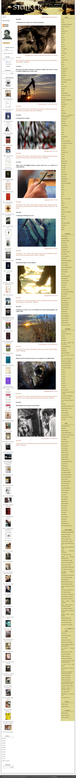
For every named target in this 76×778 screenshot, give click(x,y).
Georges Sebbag (65, 457)
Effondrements (64, 93)
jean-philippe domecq (42, 204)
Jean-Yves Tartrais (65, 485)
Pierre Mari (64, 512)
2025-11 (4, 758)
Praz (62, 200)
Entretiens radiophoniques (67, 99)
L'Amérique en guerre (66, 141)
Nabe (63, 187)
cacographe (27, 397)
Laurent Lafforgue (65, 490)
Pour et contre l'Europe (66, 198)
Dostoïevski (64, 86)
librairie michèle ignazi (50, 206)
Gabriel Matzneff (65, 454)
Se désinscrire (9, 64)
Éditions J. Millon (65, 717)
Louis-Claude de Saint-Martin (68, 291)
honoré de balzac (40, 108)
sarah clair (49, 300)
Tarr (62, 220)
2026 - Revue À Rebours (8, 732)
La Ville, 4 (64, 376)
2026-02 (4, 752)
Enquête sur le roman (66, 95)
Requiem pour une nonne (67, 408)
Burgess (63, 46)
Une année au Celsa (65, 697)
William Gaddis (65, 322)
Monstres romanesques (66, 183)
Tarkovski (64, 218)
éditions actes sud (53, 396)
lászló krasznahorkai (53, 60)
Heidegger (64, 113)
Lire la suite (18, 57)
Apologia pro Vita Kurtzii (67, 24)
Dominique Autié (65, 446)
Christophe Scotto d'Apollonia (68, 434)
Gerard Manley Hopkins (66, 260)
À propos (4, 17)
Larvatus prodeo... (65, 389)
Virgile (63, 227)
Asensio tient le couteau (66, 640)
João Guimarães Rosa (66, 276)
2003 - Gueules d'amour (8, 145)
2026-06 (4, 743)
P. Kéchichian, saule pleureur (67, 589)
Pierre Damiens (65, 510)
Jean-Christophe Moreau (66, 474)
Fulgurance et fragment (66, 361)
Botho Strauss (64, 245)
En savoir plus (54, 776)
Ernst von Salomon (65, 256)
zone (23, 397)
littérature (28, 60)
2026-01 (4, 754)
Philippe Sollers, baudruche (67, 598)
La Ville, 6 (64, 381)
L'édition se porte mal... (66, 656)
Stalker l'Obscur (65, 410)
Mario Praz (64, 296)
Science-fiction (65, 207)
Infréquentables (65, 125)
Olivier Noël (64, 508)
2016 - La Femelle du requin (8, 420)
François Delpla (65, 450)
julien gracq (18, 206)
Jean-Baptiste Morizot (66, 472)
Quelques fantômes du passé (67, 685)
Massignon (64, 165)
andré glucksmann (49, 253)
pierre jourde (23, 206)
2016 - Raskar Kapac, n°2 (8, 474)
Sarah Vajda (64, 519)
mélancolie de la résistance (42, 60)
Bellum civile (64, 31)
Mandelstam (64, 163)
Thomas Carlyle (65, 320)
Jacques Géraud (65, 468)
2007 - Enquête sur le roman (8, 260)
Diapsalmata (64, 350)
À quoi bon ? (64, 331)
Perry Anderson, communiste (67, 596)
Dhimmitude (64, 82)
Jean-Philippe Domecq (66, 481)
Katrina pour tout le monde (67, 651)
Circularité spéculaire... (66, 346)
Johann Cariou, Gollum (66, 564)
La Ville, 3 (64, 374)
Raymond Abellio (65, 304)
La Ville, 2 (64, 372)
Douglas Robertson (65, 706)
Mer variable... (64, 174)
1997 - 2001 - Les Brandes (8, 88)
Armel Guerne (64, 236)
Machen (63, 158)
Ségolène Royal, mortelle (67, 620)
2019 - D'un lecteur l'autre (8, 584)
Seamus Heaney (65, 313)
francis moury (46, 443)
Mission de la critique (66, 398)
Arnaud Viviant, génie (66, 534)
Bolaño (63, 37)
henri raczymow (30, 206)
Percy (63, 192)
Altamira (63, 336)
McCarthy (64, 167)
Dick (63, 84)
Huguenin (64, 121)
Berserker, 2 (64, 340)
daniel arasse (27, 110)
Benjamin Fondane (65, 240)
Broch (63, 42)
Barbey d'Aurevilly (65, 26)
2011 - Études (8, 375)
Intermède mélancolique (66, 363)
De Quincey (64, 70)
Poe (62, 196)
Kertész (63, 134)
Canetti (63, 51)
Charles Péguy (64, 249)
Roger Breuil (64, 311)
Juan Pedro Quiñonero (66, 488)
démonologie (31, 443)
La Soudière (64, 147)
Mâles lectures (64, 161)
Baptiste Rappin (65, 430)
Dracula (63, 88)
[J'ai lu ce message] (74, 776)
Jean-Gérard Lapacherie (66, 476)
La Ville (63, 149)
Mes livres (64, 176)
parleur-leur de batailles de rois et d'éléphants (39, 397)
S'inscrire (9, 61)
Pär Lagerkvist (64, 300)
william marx (36, 206)
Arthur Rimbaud (65, 238)
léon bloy (39, 156)
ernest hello (23, 157)
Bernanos (63, 33)
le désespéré (43, 156)
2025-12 (4, 756)
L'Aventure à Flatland (66, 654)
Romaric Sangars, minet (66, 617)
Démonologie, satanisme (66, 79)
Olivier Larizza (65, 505)
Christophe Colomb (66, 251)
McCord (63, 169)
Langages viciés (65, 152)
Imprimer (28, 61)
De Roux (63, 73)
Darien (63, 66)
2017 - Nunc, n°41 (8, 540)
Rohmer (63, 203)
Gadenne (63, 106)
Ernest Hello (64, 254)
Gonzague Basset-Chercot (67, 461)
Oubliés (63, 189)
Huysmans (64, 123)
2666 (63, 20)
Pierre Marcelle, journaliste (67, 608)
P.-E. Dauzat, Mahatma (66, 592)
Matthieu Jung (64, 501)
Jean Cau (63, 274)
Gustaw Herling (65, 265)
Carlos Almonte (65, 704)
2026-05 (4, 745)
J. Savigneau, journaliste (66, 554)
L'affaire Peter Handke (66, 675)
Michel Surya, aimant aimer (67, 584)
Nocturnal (64, 403)
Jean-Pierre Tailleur (65, 483)
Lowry (63, 156)
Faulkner (63, 102)
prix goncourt (46, 396)
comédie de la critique (52, 204)
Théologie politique (66, 223)
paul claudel (32, 157)
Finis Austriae (64, 104)
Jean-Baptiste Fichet (66, 470)
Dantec (63, 64)
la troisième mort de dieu (28, 255)
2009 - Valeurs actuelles (8, 330)
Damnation (64, 348)
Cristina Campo (65, 59)
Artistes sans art (65, 637)
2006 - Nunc (8, 238)
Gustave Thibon (65, 262)
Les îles (63, 154)
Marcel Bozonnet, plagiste (67, 577)
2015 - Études (8, 410)
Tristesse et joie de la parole (67, 417)
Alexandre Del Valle (66, 426)
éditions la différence (20, 302)
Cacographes (64, 48)
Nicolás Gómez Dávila (66, 298)
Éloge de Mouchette (66, 352)
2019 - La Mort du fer (8, 606)
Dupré (63, 90)
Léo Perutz (64, 287)
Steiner (63, 214)
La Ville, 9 (64, 387)
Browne (63, 44)
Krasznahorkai (64, 136)
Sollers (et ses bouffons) (66, 211)
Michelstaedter (65, 178)
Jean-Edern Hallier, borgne (67, 560)
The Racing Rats (65, 412)
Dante (63, 62)
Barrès (63, 28)
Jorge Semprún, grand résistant (68, 567)
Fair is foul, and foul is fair (67, 358)
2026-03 (4, 749)
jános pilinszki (44, 300)
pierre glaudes (49, 156)
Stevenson (64, 216)
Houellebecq (64, 118)
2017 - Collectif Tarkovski (8, 495)
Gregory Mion (64, 463)
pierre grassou (21, 110)
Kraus (63, 138)
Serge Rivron (64, 521)
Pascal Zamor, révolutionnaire (68, 594)
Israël (63, 127)
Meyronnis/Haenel (65, 579)
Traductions (64, 225)
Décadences (64, 75)
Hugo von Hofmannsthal (66, 267)
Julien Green (64, 285)
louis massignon (39, 157)
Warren (63, 229)
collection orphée (28, 302)
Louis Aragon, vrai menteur (67, 569)
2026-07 (4, 740)
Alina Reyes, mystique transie (68, 532)
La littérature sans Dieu (66, 367)
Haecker (63, 110)
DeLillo (63, 77)
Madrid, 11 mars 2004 (66, 677)
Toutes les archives (6, 760)
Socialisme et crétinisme (66, 622)
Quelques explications (8, 53)
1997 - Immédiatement (8, 98)
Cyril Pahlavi (64, 439)
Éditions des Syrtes (65, 715)
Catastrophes (64, 53)
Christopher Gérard (65, 437)
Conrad (63, 57)
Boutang (63, 39)
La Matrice (64, 145)
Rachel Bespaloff (65, 302)
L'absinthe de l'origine (66, 365)
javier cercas (40, 349)
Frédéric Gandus (65, 452)
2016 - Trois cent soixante (8, 485)
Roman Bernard (65, 516)
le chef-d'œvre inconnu (49, 108)
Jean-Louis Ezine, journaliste (67, 562)
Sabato (63, 205)
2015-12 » (55, 17)
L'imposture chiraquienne (67, 658)
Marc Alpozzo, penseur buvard (68, 575)
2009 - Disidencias (8, 306)
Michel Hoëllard (65, 503)
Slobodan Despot (65, 523)
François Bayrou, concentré (67, 541)
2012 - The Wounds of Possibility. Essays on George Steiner (8, 388)
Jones (63, 130)
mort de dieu (41, 253)
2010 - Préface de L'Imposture (8, 365)
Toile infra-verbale (65, 415)
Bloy (63, 35)
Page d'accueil (49, 17)
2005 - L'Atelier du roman (8, 191)
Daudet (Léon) (64, 68)
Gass (62, 108)
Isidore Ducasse (65, 269)
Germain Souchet (65, 459)
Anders (63, 22)
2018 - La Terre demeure (8, 561)
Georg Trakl (64, 258)
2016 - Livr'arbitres (8, 431)
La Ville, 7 (64, 383)
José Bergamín (64, 278)
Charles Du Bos (65, 247)
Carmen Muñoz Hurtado (66, 432)
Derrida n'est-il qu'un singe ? (67, 642)
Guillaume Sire (65, 465)
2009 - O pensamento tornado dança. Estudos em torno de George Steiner (8, 319)
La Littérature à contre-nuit (67, 143)
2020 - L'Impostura (8, 629)
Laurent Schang (65, 492)
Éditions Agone (65, 713)
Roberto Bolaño (65, 307)
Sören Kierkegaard (65, 316)
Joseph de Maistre (65, 280)
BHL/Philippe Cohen (66, 536)
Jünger (63, 132)
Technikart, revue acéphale (67, 624)
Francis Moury (64, 448)
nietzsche (55, 253)
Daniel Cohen (64, 443)
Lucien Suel (64, 494)
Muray (63, 185)
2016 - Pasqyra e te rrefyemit (8, 441)
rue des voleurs (19, 397)
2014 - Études (8, 399)
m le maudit (41, 443)
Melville (63, 172)
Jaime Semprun (65, 271)
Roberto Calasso (65, 309)
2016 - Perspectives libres (8, 452)
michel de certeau (19, 255)
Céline (63, 55)
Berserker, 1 (64, 338)
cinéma (26, 443)
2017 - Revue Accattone (8, 551)
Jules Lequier (64, 282)
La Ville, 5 (64, 378)
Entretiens (64, 97)
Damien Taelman (65, 441)
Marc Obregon (64, 499)
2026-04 (4, 747)
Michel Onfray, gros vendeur (67, 581)
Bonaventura (64, 242)
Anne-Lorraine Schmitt (66, 635)
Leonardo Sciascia (65, 289)
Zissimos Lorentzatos (66, 324)
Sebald (63, 209)
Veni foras (64, 419)
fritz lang (36, 443)
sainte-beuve (42, 206)
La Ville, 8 (64, 385)
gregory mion (46, 349)
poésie (38, 300)
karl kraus (28, 157)
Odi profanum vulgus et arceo (67, 406)
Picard (63, 194)
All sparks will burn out (66, 333)
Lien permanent (19, 60)
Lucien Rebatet (65, 293)
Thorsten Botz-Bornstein (67, 525)
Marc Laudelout (65, 496)
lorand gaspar (54, 300)
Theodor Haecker (65, 318)
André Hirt (64, 428)
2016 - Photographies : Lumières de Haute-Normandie (8, 463)
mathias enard (33, 110)
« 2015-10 (43, 17)
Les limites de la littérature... (67, 395)
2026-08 (4, 738)
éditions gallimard (19, 61)
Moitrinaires (64, 180)
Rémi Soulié (64, 514)
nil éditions (36, 255)
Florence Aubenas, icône (66, 538)
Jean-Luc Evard (65, 479)
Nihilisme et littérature (66, 679)
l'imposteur (51, 349)
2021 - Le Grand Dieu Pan (8, 651)
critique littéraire (33, 60)
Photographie (27, 55)
